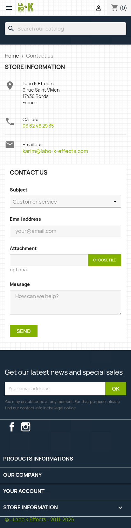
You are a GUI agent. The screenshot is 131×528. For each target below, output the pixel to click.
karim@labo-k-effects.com (55, 151)
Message (20, 284)
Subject (18, 190)
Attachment (23, 248)
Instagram (25, 426)
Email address (25, 219)
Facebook (11, 426)
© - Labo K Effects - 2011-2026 (39, 519)
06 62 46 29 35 (38, 126)
